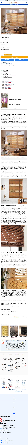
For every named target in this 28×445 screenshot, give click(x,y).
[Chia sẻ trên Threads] (6, 65)
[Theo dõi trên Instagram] (3, 387)
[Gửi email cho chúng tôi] (5, 387)
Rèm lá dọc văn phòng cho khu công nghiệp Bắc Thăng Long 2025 (11, 370)
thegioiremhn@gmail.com (12, 389)
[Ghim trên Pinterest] (9, 65)
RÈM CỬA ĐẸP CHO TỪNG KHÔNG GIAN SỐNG (17, 363)
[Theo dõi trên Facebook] (2, 387)
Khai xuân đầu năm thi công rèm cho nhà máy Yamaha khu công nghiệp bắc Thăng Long (11, 365)
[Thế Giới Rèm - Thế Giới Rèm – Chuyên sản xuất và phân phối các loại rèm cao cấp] (14, 2)
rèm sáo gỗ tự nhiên (4, 63)
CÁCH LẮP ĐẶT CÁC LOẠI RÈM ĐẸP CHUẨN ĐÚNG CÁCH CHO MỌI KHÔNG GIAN (18, 367)
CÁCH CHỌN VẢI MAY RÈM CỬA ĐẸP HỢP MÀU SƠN (14, 104)
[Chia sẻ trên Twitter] (5, 65)
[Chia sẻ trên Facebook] (2, 65)
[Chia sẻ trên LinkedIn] (11, 65)
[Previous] (0, 332)
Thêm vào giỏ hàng (8, 54)
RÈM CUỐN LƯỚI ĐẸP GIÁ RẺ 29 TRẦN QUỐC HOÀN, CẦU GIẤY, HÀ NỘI (5, 369)
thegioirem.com (4, 385)
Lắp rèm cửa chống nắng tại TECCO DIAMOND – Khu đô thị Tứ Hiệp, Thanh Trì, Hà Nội (11, 360)
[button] (1, 2)
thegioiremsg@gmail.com (18, 391)
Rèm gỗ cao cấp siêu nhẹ (14, 336)
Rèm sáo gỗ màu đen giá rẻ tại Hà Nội (23, 336)
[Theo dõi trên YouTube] (6, 387)
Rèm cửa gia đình (11, 340)
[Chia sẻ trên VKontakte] (10, 65)
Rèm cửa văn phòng (15, 340)
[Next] (27, 332)
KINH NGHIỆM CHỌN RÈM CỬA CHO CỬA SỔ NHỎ (18, 359)
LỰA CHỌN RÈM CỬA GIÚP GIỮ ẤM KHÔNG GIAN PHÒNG (15, 99)
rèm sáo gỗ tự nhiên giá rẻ (9, 63)
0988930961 (3, 383)
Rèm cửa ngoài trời (21, 340)
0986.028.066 (17, 388)
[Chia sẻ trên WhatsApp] (1, 65)
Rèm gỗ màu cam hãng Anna (4, 336)
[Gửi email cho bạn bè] (7, 65)
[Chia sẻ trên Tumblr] (13, 65)
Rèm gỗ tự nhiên (5, 62)
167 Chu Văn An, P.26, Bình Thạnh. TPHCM (17, 382)
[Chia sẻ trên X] (3, 65)
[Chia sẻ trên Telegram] (14, 65)
